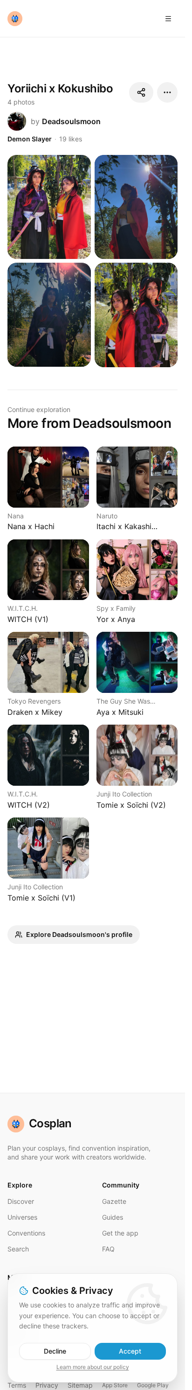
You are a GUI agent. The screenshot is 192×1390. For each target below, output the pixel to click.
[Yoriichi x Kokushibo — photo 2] (136, 207)
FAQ (108, 1249)
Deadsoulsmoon (71, 121)
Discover (20, 1201)
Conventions (26, 1233)
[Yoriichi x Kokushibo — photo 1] (49, 207)
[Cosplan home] (14, 18)
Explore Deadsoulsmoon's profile (79, 934)
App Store (115, 1385)
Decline (55, 1351)
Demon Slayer (29, 139)
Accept (130, 1351)
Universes (22, 1217)
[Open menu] (168, 18)
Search (18, 1249)
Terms (16, 1385)
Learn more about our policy (92, 1366)
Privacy (46, 1385)
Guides (112, 1217)
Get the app (120, 1233)
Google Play (153, 1385)
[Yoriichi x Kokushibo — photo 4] (136, 315)
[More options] (167, 92)
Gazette (114, 1201)
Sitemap (80, 1385)
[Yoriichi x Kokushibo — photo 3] (49, 315)
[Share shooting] (141, 92)
